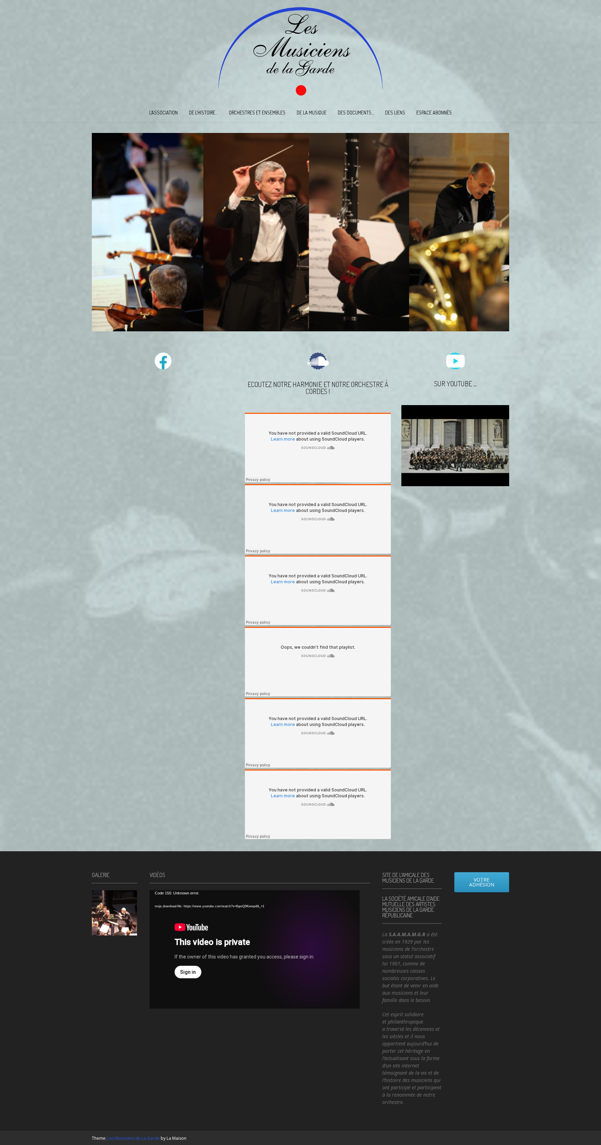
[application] (255, 949)
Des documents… (356, 113)
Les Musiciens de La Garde (133, 1138)
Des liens (395, 113)
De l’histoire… (203, 113)
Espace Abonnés (434, 113)
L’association (163, 113)
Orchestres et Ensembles (257, 113)
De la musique (312, 113)
